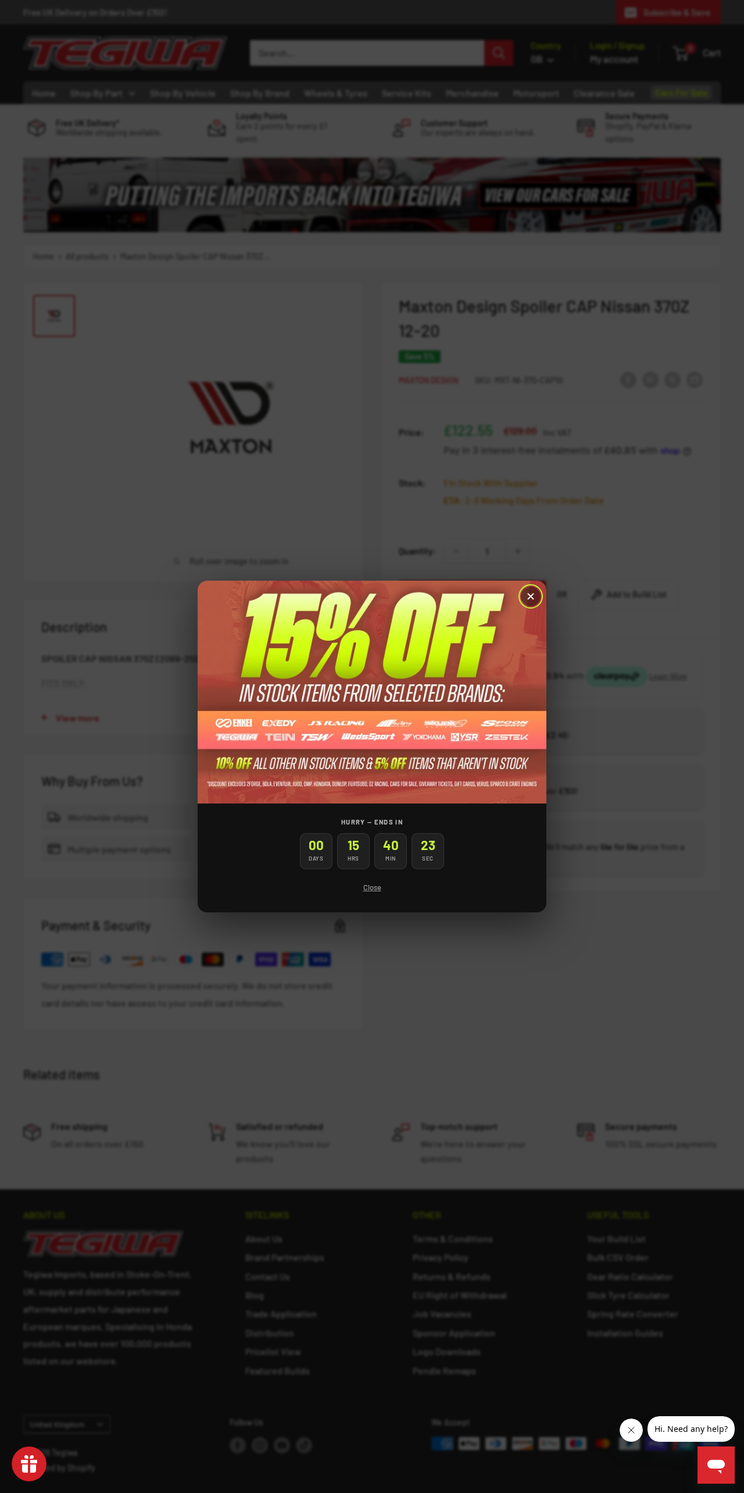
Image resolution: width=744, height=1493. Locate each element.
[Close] (531, 596)
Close (372, 887)
